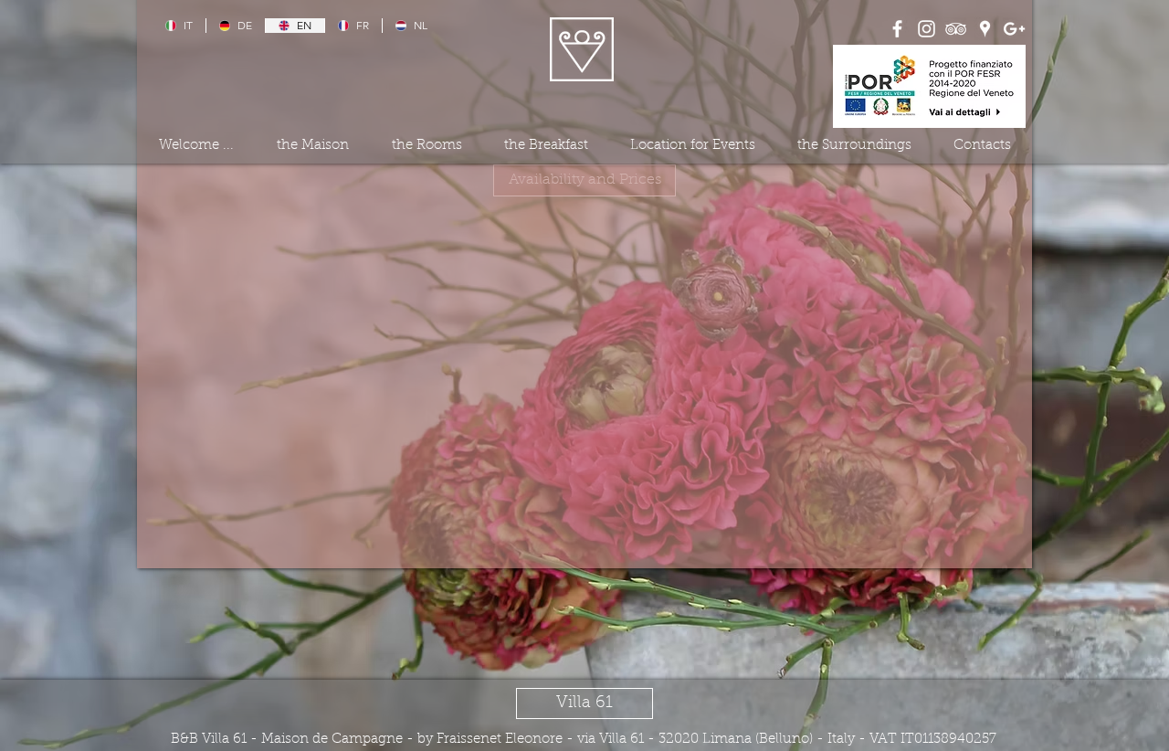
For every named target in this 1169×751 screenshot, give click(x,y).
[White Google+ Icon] (1014, 28)
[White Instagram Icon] (926, 28)
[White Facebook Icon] (897, 28)
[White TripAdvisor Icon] (955, 28)
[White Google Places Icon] (985, 28)
